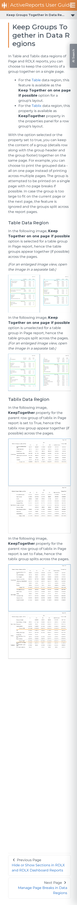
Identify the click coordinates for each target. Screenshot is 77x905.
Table (36, 80)
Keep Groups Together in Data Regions (38, 15)
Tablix (36, 106)
